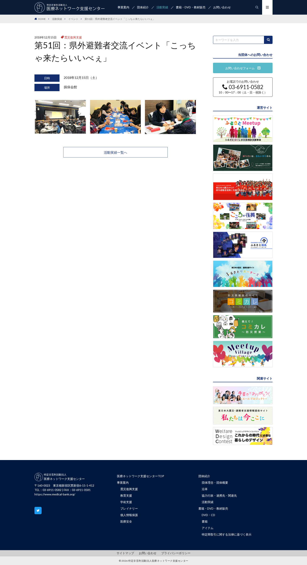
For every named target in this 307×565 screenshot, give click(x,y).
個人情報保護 (129, 515)
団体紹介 (143, 7)
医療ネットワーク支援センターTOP (140, 476)
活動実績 (162, 7)
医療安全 (126, 521)
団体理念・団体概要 (215, 482)
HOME (42, 18)
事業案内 (123, 7)
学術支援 (126, 502)
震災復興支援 (73, 37)
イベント (73, 18)
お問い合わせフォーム (241, 68)
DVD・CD (208, 515)
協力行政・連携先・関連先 (219, 495)
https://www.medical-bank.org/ (54, 494)
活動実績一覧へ (115, 152)
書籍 (205, 521)
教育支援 (126, 495)
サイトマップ (125, 553)
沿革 (205, 489)
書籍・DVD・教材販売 (191, 7)
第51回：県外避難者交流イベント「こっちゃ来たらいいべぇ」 (120, 18)
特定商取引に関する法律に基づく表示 (226, 534)
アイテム (207, 528)
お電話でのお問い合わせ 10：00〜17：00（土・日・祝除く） (243, 87)
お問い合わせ (222, 7)
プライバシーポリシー (175, 553)
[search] (268, 40)
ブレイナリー (129, 508)
